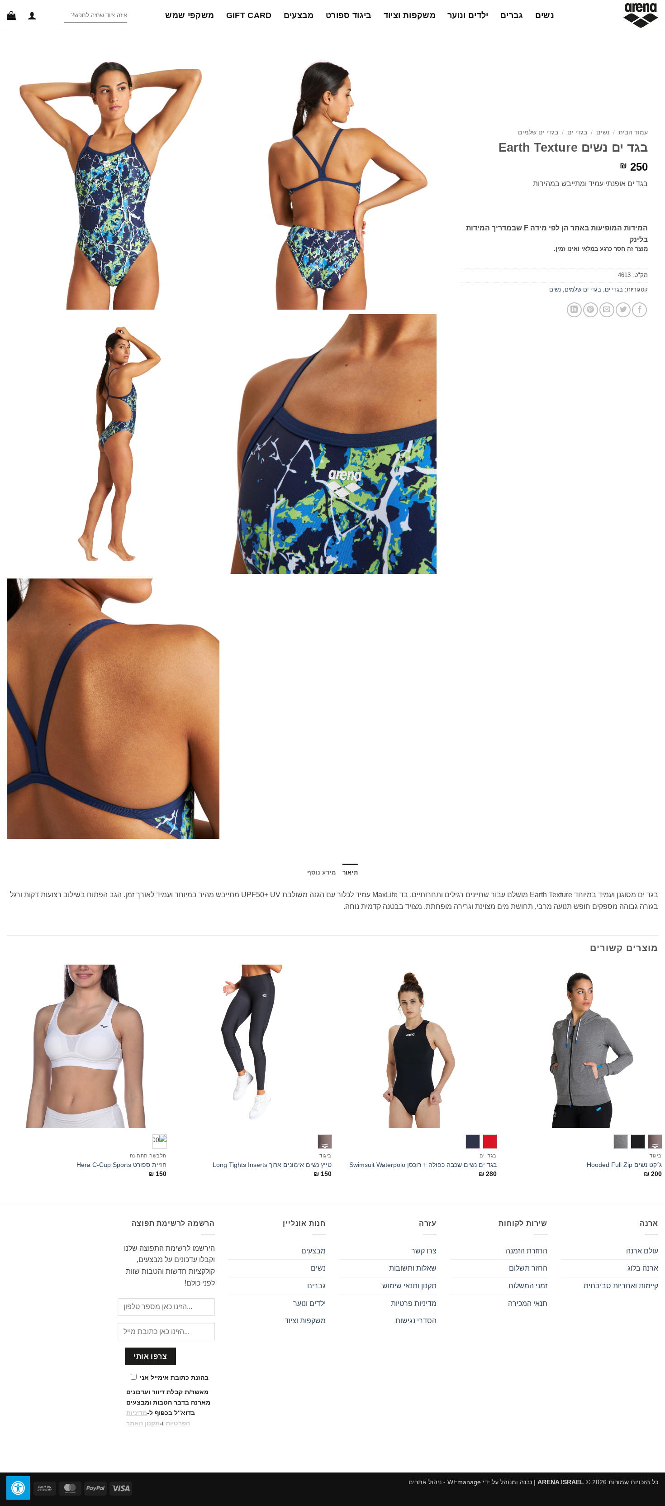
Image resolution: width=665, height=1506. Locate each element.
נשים (544, 15)
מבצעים (299, 15)
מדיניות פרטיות (414, 1303)
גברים (511, 15)
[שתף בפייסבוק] (639, 309)
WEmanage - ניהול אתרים (444, 1482)
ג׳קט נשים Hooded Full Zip (624, 1164)
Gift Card (249, 15)
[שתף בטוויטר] (623, 309)
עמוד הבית (633, 132)
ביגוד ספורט (349, 15)
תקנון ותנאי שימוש (409, 1286)
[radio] (655, 1141)
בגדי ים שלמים (538, 132)
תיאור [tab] (350, 872)
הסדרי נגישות (416, 1320)
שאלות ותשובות (413, 1268)
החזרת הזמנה (526, 1251)
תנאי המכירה (527, 1303)
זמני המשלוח (527, 1286)
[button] (32, 15)
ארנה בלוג (642, 1268)
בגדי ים (577, 132)
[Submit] (56, 15)
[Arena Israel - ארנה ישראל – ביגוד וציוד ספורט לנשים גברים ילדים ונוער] (613, 15)
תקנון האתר (143, 1423)
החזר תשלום (528, 1268)
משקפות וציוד (410, 15)
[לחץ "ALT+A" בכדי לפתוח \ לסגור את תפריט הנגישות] (18, 1488)
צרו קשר (424, 1251)
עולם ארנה (642, 1251)
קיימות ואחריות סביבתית (621, 1286)
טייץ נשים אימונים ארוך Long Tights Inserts (272, 1164)
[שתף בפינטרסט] (590, 309)
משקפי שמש (189, 15)
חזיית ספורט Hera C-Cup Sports (121, 1164)
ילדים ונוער (468, 15)
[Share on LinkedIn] (574, 309)
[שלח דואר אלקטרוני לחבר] (606, 309)
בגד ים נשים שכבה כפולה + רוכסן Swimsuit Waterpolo (423, 1164)
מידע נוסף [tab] (321, 872)
